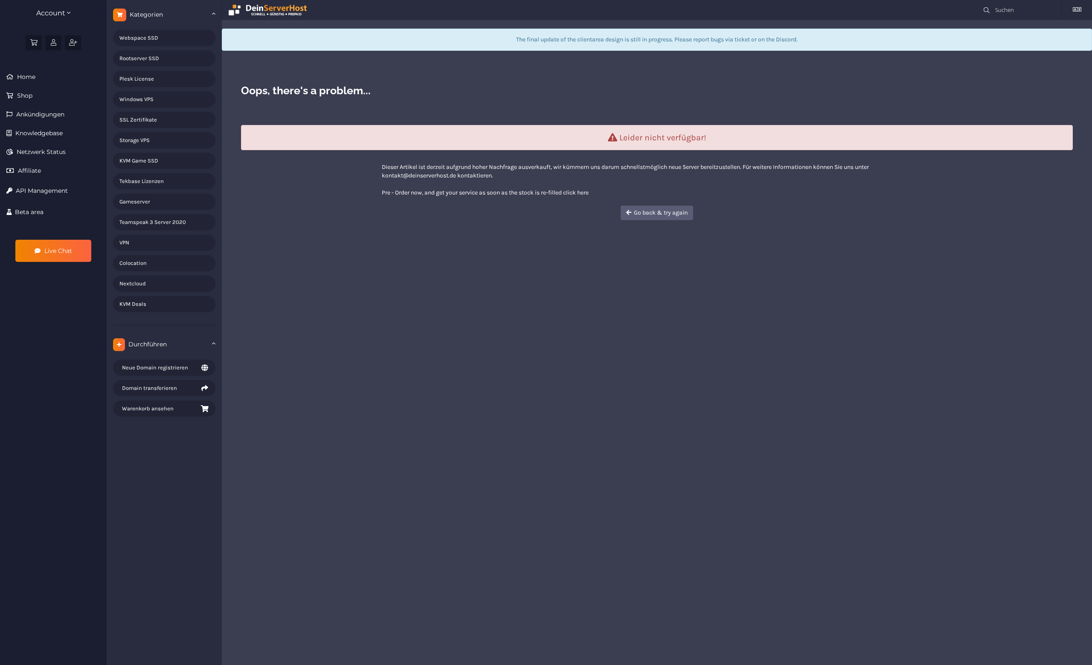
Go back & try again (659, 212)
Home (25, 77)
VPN (124, 242)
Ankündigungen (39, 114)
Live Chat (57, 251)
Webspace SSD (138, 38)
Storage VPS (134, 140)
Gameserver (134, 201)
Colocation (133, 263)
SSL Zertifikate (138, 119)
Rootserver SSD (139, 58)
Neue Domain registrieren (153, 367)
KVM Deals (132, 304)
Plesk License (136, 79)
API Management (40, 191)
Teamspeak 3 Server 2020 (152, 222)
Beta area (28, 212)
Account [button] (51, 13)
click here (576, 192)
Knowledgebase (38, 133)
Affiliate (28, 170)
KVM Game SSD (138, 160)
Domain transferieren (148, 388)
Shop (23, 95)
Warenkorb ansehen (146, 408)
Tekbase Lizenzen (141, 181)
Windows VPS (136, 99)
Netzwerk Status (40, 152)
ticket (742, 39)
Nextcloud (132, 283)
